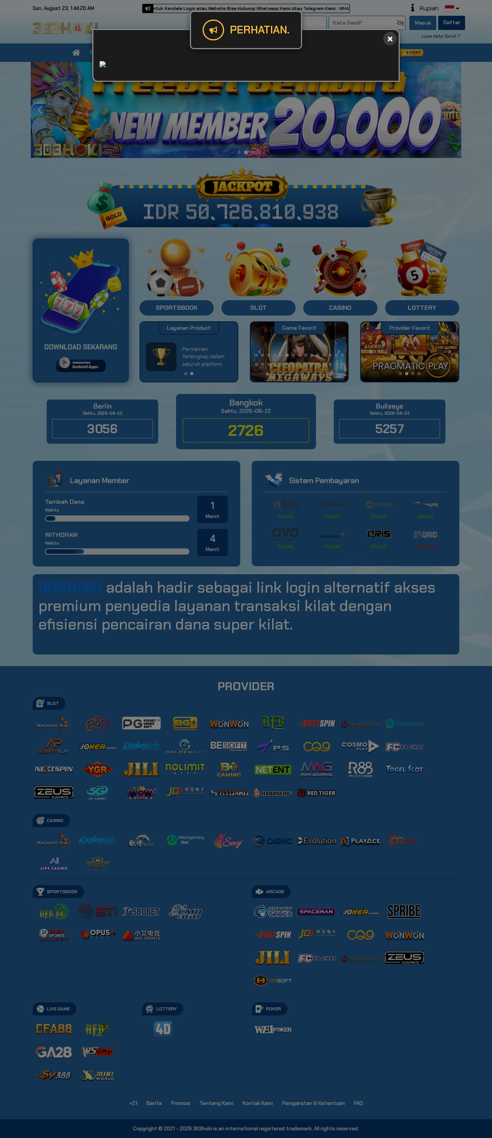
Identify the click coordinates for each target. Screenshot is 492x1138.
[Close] (390, 38)
